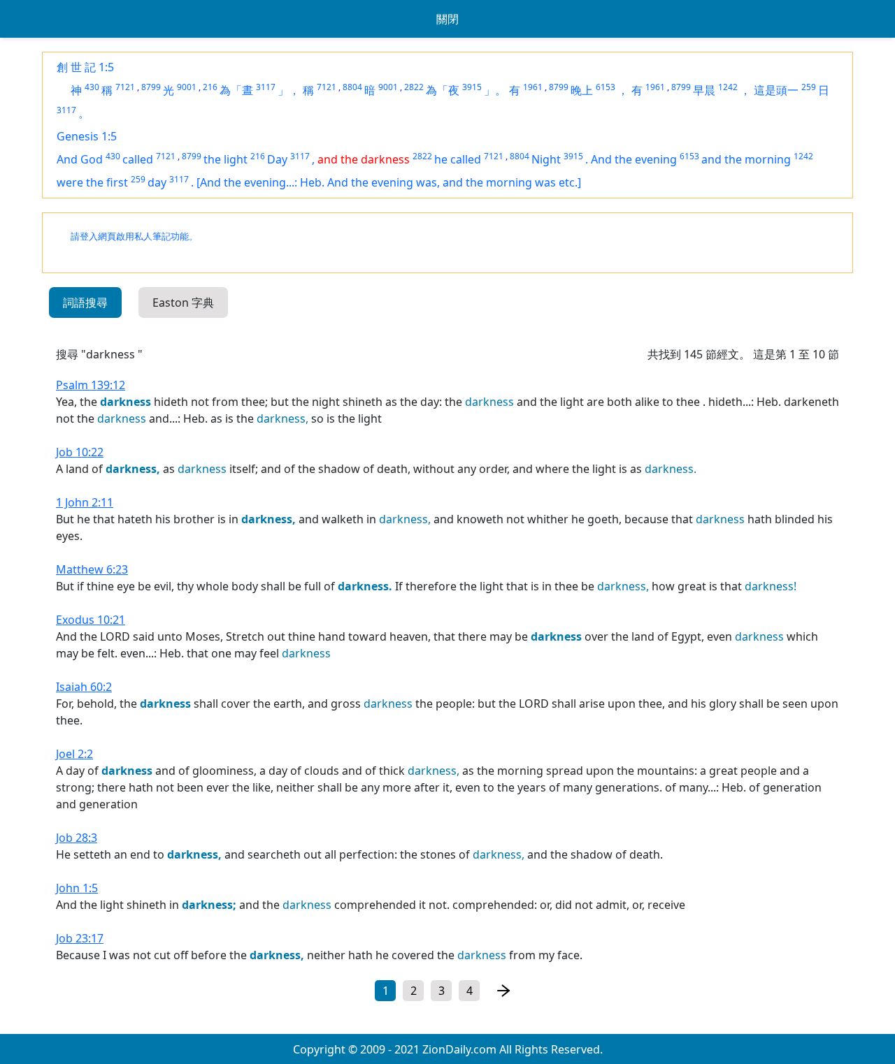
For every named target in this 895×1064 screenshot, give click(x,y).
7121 (125, 87)
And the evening (634, 159)
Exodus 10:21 (90, 619)
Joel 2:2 (74, 753)
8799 (151, 87)
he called (457, 159)
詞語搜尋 (85, 302)
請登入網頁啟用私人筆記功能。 (134, 236)
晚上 (582, 90)
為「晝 (236, 90)
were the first (92, 182)
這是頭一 (776, 90)
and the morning (746, 159)
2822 (414, 87)
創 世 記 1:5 (85, 67)
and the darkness (363, 159)
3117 (265, 87)
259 (808, 87)
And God (80, 159)
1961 (533, 87)
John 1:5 (77, 888)
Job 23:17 (79, 938)
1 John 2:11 (84, 502)
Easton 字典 (183, 302)
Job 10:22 (79, 452)
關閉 (447, 19)
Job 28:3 (76, 837)
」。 (495, 90)
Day (277, 159)
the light (225, 159)
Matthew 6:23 (92, 569)
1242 (728, 87)
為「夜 (442, 90)
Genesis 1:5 (87, 136)
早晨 (704, 90)
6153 (605, 87)
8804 (352, 87)
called (137, 159)
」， (289, 90)
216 (210, 87)
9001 (186, 87)
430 (92, 87)
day (157, 182)
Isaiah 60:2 (84, 686)
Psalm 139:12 (90, 385)
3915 (472, 87)
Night (546, 159)
